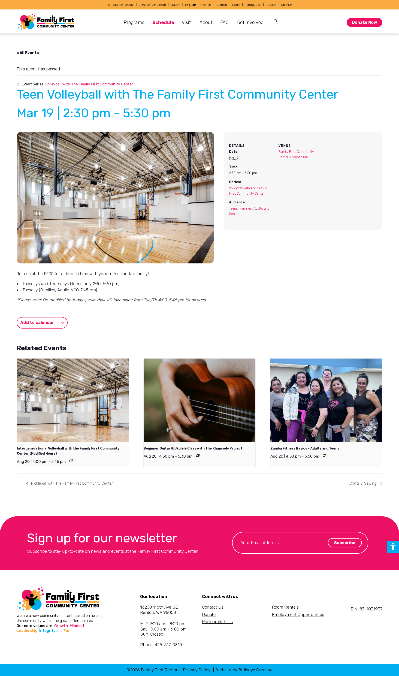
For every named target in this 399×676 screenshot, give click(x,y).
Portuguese (253, 4)
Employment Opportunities (298, 614)
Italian (236, 4)
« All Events (28, 53)
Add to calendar (37, 322)
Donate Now (364, 22)
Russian (271, 4)
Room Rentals (285, 607)
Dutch (175, 4)
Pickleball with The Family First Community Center (71, 483)
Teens (233, 209)
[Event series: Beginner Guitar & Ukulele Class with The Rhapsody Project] (198, 455)
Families (245, 209)
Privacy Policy (197, 670)
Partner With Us (217, 621)
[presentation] (73, 400)
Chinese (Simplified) (152, 4)
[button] (393, 547)
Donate (209, 614)
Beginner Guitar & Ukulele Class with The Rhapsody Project (193, 448)
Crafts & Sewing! (364, 483)
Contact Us (213, 607)
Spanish (286, 4)
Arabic (129, 4)
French (206, 4)
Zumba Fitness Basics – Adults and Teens (304, 448)
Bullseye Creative (255, 670)
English (190, 4)
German (221, 4)
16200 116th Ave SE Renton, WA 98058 (159, 609)
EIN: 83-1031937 (366, 609)
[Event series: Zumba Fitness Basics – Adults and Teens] (324, 455)
